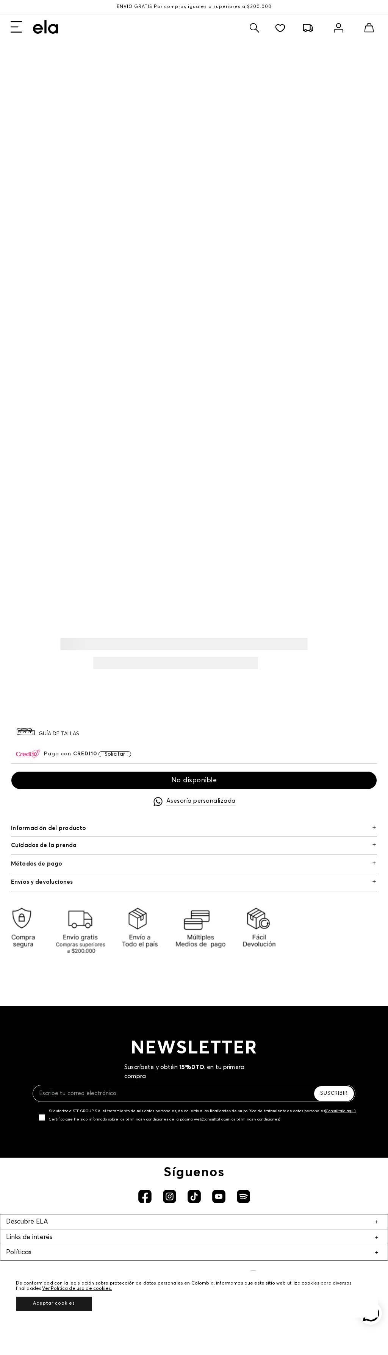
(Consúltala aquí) (340, 1111)
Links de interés (29, 1237)
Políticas (18, 1252)
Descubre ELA (27, 1222)
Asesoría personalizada (201, 801)
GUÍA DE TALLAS (59, 733)
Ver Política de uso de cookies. (77, 1288)
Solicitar (115, 754)
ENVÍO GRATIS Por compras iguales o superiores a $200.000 (194, 7)
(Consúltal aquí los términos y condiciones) (241, 1119)
